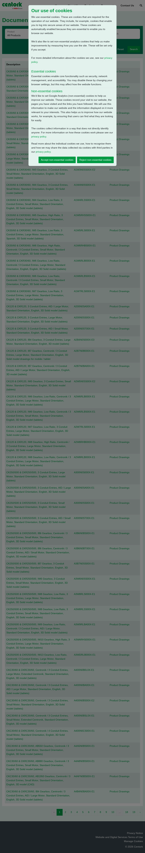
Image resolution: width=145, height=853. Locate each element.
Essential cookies (43, 71)
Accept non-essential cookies (57, 159)
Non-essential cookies (46, 91)
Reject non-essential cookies (95, 159)
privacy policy (38, 136)
